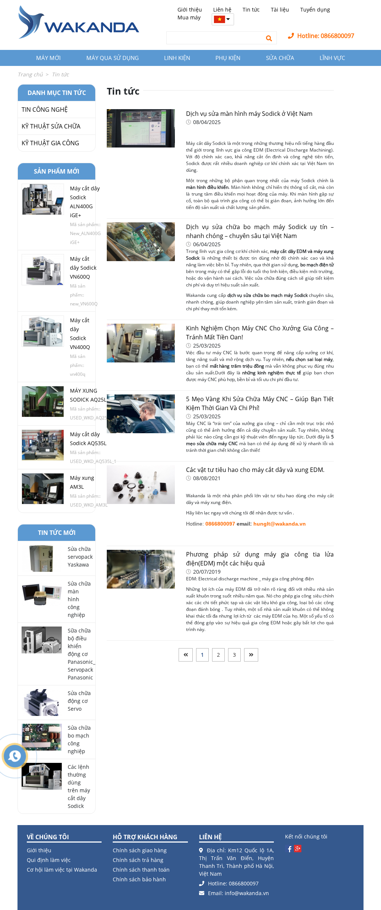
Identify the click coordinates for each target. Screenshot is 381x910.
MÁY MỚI (48, 57)
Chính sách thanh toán (141, 869)
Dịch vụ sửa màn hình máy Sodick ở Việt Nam (249, 114)
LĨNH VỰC (332, 57)
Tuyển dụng (315, 9)
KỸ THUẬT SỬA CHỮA (51, 126)
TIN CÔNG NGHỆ (45, 109)
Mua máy (189, 17)
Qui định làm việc (49, 859)
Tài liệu (280, 9)
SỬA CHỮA (280, 57)
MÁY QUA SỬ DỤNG (112, 57)
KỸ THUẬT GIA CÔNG (50, 143)
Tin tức (251, 9)
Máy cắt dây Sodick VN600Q (83, 267)
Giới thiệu (189, 9)
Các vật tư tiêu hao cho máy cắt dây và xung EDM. (255, 470)
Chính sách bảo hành (139, 879)
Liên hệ (222, 9)
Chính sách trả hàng (138, 859)
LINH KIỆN (177, 57)
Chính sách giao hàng (140, 850)
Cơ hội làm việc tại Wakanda (62, 869)
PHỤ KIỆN (227, 57)
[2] (251, 655)
